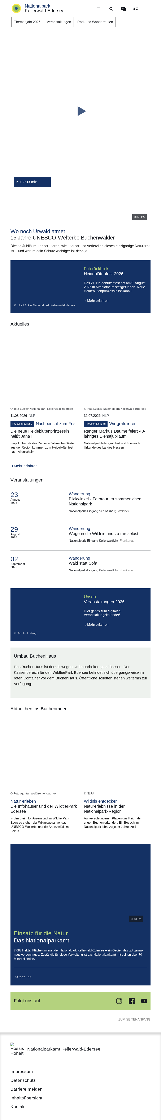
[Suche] (111, 9)
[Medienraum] (124, 9)
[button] (80, 111)
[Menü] (98, 9)
